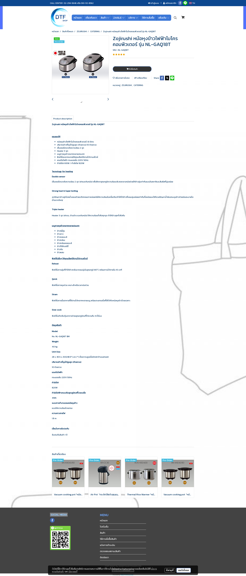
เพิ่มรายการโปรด (122, 77)
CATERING (138, 85)
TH (193, 3)
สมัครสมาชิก (170, 3)
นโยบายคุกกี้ (72, 571)
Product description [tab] (62, 118)
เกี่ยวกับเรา (91, 18)
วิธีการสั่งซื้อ (148, 18)
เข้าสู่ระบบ (154, 3)
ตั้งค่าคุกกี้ (169, 570)
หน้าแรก (78, 18)
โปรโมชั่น (104, 526)
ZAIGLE (117, 18)
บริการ (132, 18)
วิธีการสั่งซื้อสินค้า (108, 539)
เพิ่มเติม (162, 18)
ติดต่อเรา (104, 557)
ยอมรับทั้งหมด (183, 570)
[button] (175, 17)
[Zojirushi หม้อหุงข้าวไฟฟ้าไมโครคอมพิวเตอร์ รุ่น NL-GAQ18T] (80, 65)
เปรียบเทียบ (141, 77)
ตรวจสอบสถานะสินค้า (110, 551)
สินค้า (104, 18)
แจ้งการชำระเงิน (107, 545)
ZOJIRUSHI (127, 85)
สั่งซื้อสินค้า (133, 69)
